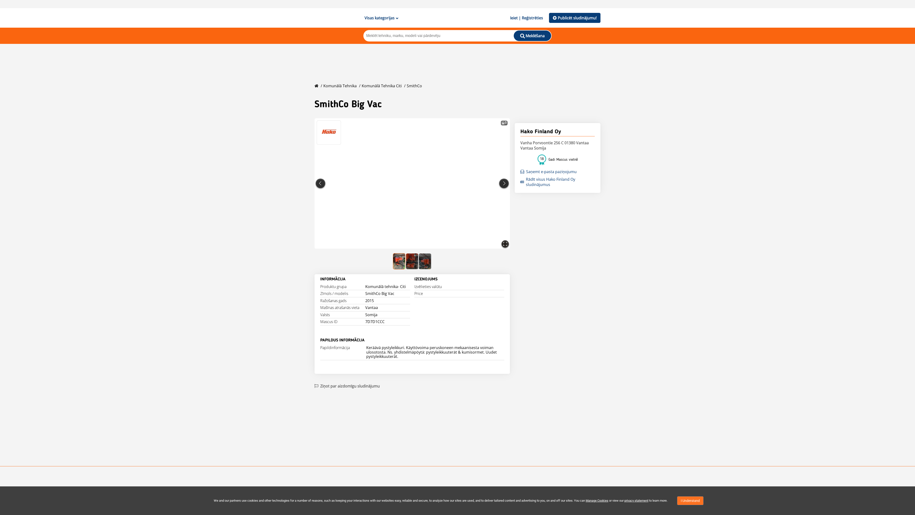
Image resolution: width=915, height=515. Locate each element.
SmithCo (414, 85)
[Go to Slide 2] (412, 261)
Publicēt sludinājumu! (577, 18)
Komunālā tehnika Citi (382, 85)
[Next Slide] (504, 183)
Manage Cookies (597, 500)
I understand (690, 501)
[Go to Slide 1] (399, 261)
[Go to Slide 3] (425, 261)
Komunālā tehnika (340, 85)
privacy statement (636, 500)
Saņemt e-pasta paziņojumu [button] (551, 171)
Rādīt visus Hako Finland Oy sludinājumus (550, 182)
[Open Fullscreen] (505, 243)
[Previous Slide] (320, 183)
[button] (412, 183)
